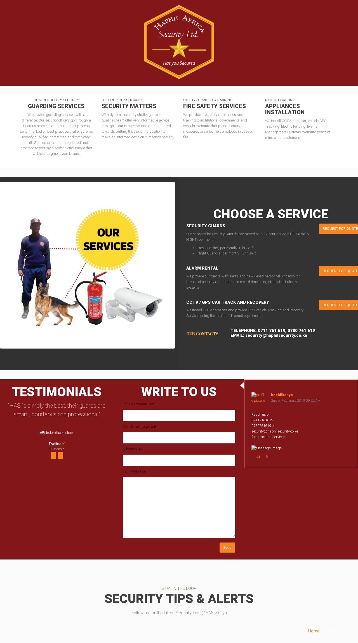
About (332, 630)
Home (313, 630)
